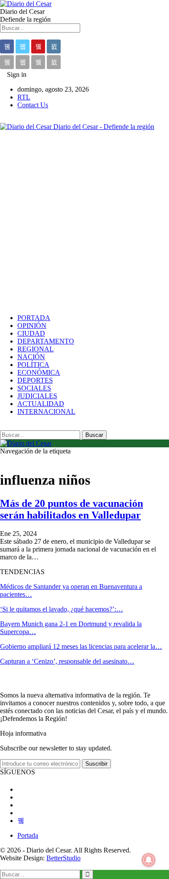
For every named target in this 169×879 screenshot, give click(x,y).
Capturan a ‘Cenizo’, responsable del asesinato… (67, 661)
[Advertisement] (84, 222)
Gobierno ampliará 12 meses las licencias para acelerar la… (81, 646)
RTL (23, 97)
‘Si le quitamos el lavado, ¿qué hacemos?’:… (61, 609)
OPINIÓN (31, 325)
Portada (27, 835)
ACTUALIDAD (40, 403)
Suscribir (96, 763)
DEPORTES (35, 380)
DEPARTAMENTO (45, 341)
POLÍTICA (33, 364)
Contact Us (32, 105)
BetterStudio (63, 858)
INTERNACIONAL (46, 411)
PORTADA (33, 317)
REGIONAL (35, 349)
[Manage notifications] (149, 860)
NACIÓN (31, 356)
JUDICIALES (37, 396)
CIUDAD (31, 333)
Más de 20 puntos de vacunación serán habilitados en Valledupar (71, 509)
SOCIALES (34, 388)
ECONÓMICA (38, 372)
